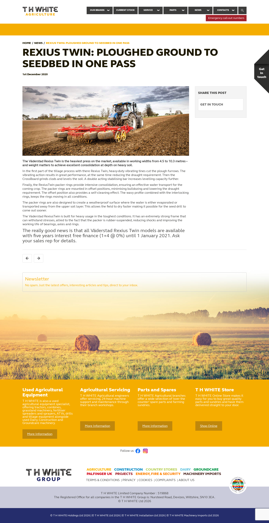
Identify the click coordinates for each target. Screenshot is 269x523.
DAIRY (185, 469)
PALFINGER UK (99, 474)
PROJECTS (124, 474)
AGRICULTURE (99, 469)
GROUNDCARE (206, 469)
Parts (173, 10)
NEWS (38, 43)
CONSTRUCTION (128, 469)
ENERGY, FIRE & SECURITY (158, 474)
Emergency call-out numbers (226, 18)
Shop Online (208, 426)
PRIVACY (129, 480)
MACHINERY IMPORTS (202, 474)
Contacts (223, 10)
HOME (26, 43)
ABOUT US (186, 480)
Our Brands (97, 10)
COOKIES (146, 480)
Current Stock (125, 10)
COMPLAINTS (165, 480)
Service (148, 10)
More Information (39, 434)
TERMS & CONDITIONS (103, 480)
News (198, 10)
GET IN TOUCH (211, 104)
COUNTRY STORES (161, 469)
